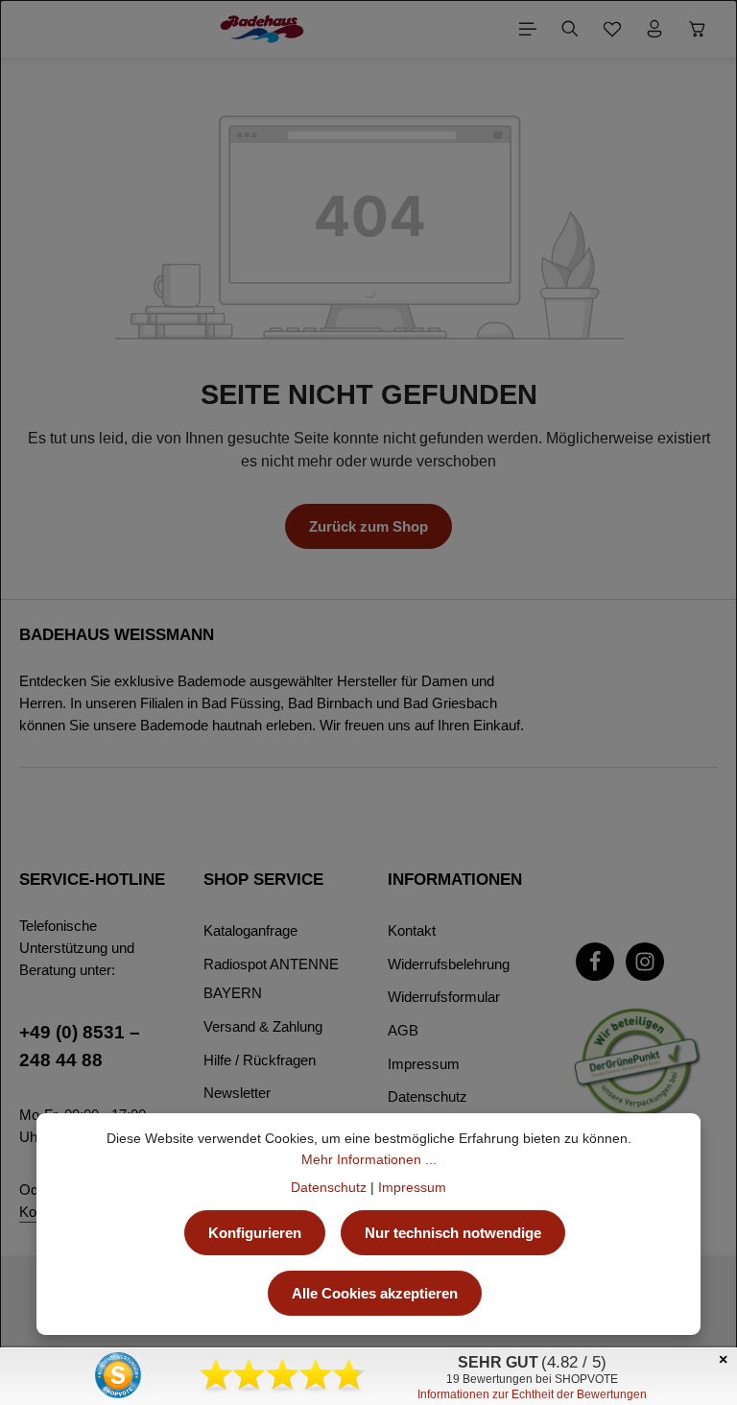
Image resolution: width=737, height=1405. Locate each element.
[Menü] (528, 29)
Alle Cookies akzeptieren (375, 1293)
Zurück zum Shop (368, 526)
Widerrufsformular (444, 996)
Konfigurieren (254, 1233)
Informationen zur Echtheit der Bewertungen (532, 1394)
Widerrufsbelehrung (449, 964)
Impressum (424, 1064)
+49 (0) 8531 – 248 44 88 (79, 1045)
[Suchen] (570, 29)
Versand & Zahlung (262, 1026)
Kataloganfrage (250, 930)
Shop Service (263, 879)
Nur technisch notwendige (453, 1233)
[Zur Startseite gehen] (261, 28)
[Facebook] (595, 961)
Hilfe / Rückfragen (259, 1060)
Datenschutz (427, 1096)
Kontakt (412, 930)
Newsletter (237, 1092)
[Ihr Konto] (654, 29)
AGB (403, 1030)
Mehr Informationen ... (369, 1159)
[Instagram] (645, 961)
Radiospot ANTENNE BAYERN (271, 979)
